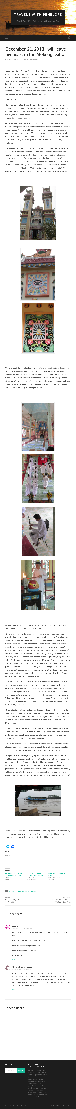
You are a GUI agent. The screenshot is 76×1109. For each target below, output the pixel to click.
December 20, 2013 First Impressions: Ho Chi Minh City (20, 900)
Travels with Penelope (38, 14)
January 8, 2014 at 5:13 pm (21, 969)
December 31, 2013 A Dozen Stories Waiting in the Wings (57, 900)
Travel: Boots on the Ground (26, 891)
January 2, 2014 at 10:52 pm (22, 928)
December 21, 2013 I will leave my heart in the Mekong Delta (35, 51)
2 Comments (35, 59)
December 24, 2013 (12, 59)
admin (25, 59)
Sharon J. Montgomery (22, 967)
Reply (14, 959)
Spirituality (12, 891)
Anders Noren (60, 1105)
